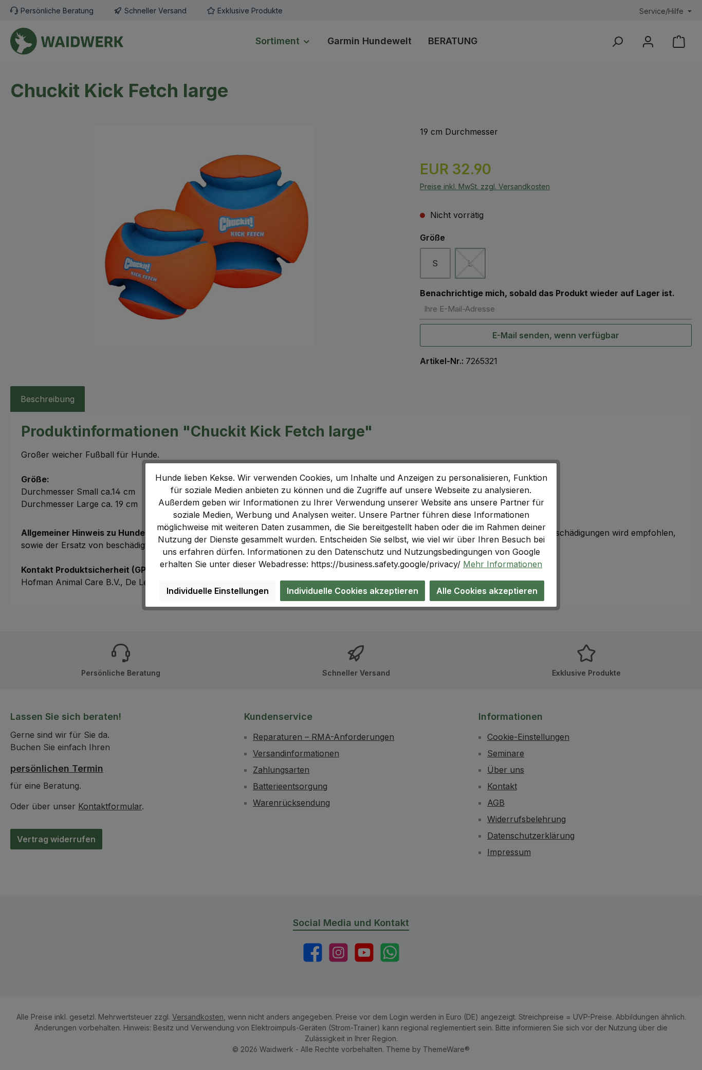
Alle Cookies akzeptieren (487, 591)
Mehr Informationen (502, 564)
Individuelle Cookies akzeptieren (352, 591)
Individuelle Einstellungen (218, 591)
